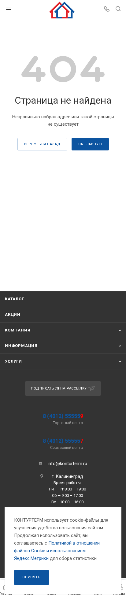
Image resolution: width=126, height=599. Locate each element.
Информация (21, 345)
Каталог (14, 299)
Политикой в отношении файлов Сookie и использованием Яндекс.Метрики (57, 550)
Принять (31, 577)
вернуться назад (42, 144)
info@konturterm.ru (67, 463)
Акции (12, 314)
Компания (17, 330)
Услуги (13, 361)
